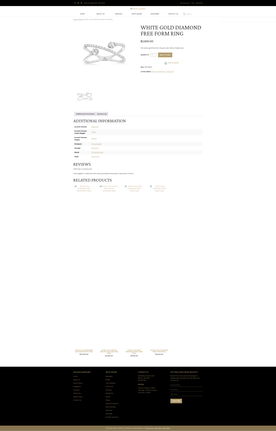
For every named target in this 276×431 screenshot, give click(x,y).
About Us (100, 14)
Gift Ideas (109, 413)
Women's (95, 148)
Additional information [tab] (85, 114)
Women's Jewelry (165, 72)
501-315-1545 (100, 3)
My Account (185, 3)
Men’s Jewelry (111, 407)
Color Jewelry (110, 383)
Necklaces (109, 393)
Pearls (108, 397)
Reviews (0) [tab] (102, 114)
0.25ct (93, 132)
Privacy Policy (158, 428)
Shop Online (137, 14)
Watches (109, 410)
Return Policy (78, 397)
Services (118, 14)
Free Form (95, 157)
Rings (81, 19)
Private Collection (112, 417)
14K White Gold (97, 152)
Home (82, 14)
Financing (76, 393)
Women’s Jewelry (112, 403)
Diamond (94, 127)
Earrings (108, 390)
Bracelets (109, 376)
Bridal (108, 379)
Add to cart (165, 55)
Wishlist (199, 3)
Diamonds (109, 386)
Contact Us (173, 14)
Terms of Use (149, 428)
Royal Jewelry (96, 144)
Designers (155, 14)
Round (93, 139)
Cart (192, 3)
